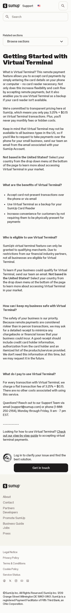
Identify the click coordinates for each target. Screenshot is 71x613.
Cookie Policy (10, 569)
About (7, 497)
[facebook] (4, 581)
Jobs (6, 528)
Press (7, 533)
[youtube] (21, 581)
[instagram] (16, 581)
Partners (9, 508)
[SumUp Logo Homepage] (12, 6)
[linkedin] (27, 581)
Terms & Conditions (14, 563)
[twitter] (10, 581)
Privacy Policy (11, 557)
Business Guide (13, 523)
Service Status (11, 574)
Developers (10, 512)
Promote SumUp (14, 518)
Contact (8, 502)
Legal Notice (10, 552)
